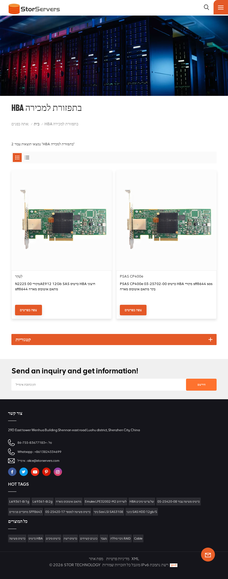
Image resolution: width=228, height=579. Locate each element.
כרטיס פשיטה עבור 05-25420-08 (178, 501)
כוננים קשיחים (88, 538)
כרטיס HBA (36, 538)
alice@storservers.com (43, 461)
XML (135, 558)
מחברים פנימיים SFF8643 (25, 512)
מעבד (104, 538)
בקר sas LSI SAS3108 (108, 512)
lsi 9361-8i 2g (43, 501)
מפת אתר (96, 558)
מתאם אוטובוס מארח (68, 501)
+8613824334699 (47, 452)
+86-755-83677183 (32, 443)
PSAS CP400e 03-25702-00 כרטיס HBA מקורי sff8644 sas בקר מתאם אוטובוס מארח (166, 286)
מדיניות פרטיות (117, 558)
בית (36, 124)
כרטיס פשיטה (17, 538)
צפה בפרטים (28, 310)
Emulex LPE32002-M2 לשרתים (106, 501)
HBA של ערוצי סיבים (142, 501)
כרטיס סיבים (53, 538)
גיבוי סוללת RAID (120, 538)
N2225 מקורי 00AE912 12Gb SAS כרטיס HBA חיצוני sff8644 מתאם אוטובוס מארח (55, 286)
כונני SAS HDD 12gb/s (142, 512)
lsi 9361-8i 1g (19, 501)
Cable (138, 538)
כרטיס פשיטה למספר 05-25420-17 (67, 512)
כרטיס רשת (70, 538)
